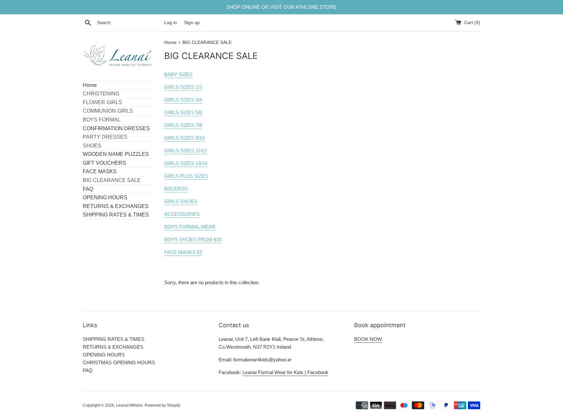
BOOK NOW (368, 339)
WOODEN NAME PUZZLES (116, 154)
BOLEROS (176, 188)
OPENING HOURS (105, 197)
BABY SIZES (178, 74)
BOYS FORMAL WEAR (189, 227)
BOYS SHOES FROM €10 (193, 239)
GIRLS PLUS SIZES (186, 176)
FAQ (88, 189)
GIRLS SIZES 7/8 (183, 125)
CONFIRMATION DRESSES (116, 128)
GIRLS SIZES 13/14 (185, 163)
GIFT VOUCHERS (104, 163)
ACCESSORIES (182, 214)
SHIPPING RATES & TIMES (116, 214)
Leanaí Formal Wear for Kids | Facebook (285, 372)
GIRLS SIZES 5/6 (183, 112)
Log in (170, 22)
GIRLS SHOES (180, 201)
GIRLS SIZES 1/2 (183, 87)
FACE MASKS (100, 171)
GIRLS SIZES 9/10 (184, 138)
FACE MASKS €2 (183, 252)
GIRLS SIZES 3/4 (183, 100)
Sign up (192, 22)
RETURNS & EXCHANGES (116, 206)
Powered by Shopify (162, 405)
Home (90, 85)
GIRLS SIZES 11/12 (185, 150)
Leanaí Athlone (129, 405)
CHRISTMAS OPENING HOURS (119, 362)
